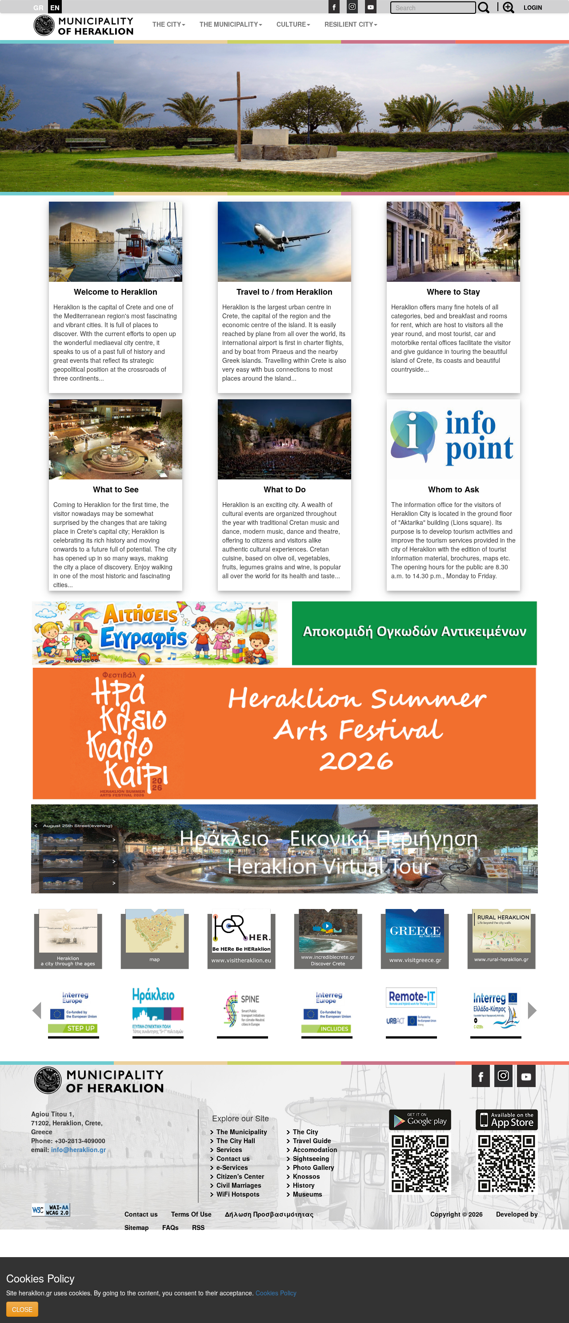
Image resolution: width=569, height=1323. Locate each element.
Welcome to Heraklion (115, 291)
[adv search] (505, 6)
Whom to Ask (453, 489)
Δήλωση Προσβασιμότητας (269, 1212)
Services (229, 1149)
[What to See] (115, 438)
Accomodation (315, 1149)
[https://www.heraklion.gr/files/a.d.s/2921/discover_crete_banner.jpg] (328, 939)
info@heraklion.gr (78, 1149)
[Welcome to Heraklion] (115, 240)
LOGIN (533, 7)
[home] (88, 26)
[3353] (284, 847)
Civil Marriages (238, 1185)
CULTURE (291, 24)
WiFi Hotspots (238, 1193)
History (304, 1185)
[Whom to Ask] (453, 438)
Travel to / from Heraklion (284, 291)
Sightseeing (311, 1158)
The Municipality (241, 1131)
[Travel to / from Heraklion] (284, 240)
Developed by (517, 1212)
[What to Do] (284, 438)
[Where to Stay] (453, 240)
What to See (116, 489)
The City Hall (235, 1140)
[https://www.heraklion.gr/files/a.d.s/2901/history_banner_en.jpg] (67, 939)
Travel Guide (312, 1140)
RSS (198, 1226)
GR (38, 7)
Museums (307, 1193)
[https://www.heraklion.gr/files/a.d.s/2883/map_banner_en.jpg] (154, 939)
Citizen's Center (240, 1176)
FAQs (170, 1226)
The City (305, 1131)
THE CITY (166, 24)
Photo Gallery (313, 1167)
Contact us (233, 1158)
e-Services (232, 1167)
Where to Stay (453, 291)
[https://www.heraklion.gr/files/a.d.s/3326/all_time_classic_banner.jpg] (414, 939)
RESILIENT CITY (349, 24)
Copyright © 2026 (456, 1212)
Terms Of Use (191, 1212)
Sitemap (136, 1226)
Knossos (306, 1176)
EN (55, 7)
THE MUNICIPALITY (229, 24)
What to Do (285, 489)
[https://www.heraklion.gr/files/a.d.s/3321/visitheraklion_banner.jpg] (241, 939)
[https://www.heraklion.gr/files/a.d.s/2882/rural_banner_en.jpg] (501, 939)
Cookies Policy (276, 1292)
